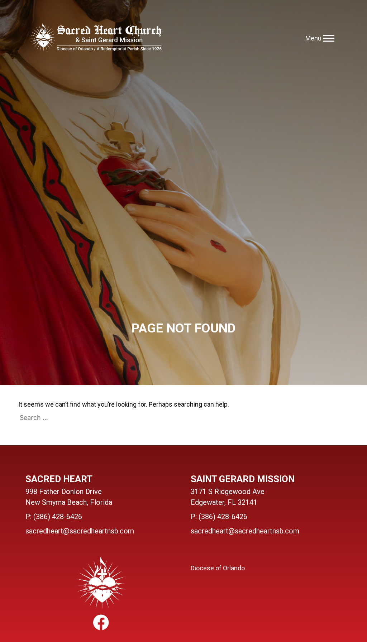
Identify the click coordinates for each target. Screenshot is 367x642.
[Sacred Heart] (95, 38)
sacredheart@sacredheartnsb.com (79, 531)
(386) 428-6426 (57, 516)
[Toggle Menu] (328, 38)
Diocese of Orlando (218, 568)
